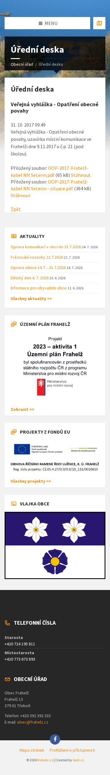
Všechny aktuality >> (31, 298)
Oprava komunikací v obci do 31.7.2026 (46, 247)
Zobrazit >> (22, 409)
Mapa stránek (32, 750)
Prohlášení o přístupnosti (72, 750)
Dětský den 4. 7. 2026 (30, 278)
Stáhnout (81, 175)
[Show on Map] (99, 23)
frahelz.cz (45, 760)
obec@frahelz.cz (32, 722)
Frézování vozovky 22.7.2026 (37, 257)
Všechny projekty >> (31, 481)
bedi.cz (78, 760)
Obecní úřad (22, 64)
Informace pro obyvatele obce (39, 288)
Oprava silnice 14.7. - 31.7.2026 (39, 267)
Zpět (16, 209)
